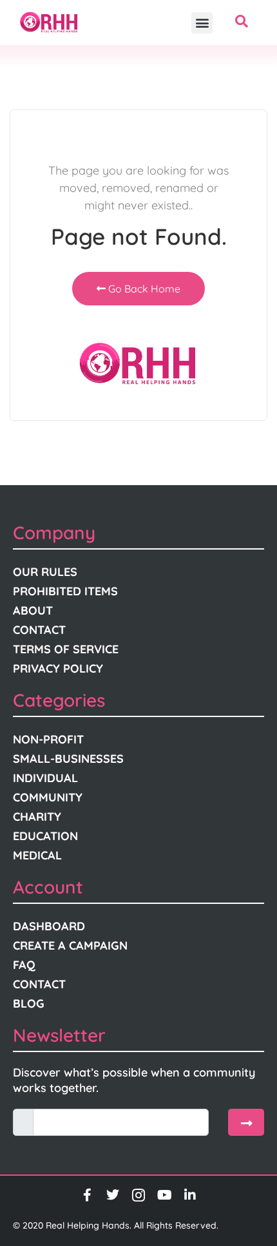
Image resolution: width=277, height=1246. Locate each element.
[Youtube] (164, 1195)
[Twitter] (112, 1195)
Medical (37, 855)
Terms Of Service (66, 649)
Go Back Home (143, 288)
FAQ (24, 964)
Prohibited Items (65, 591)
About (33, 610)
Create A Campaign (70, 945)
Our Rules (45, 571)
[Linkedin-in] (190, 1195)
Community (47, 797)
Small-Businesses (68, 758)
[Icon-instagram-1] (138, 1195)
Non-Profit (48, 739)
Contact (39, 629)
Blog (28, 1003)
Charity (37, 816)
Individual (45, 778)
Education (45, 836)
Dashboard (49, 926)
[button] (202, 23)
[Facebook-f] (87, 1195)
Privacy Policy (58, 668)
